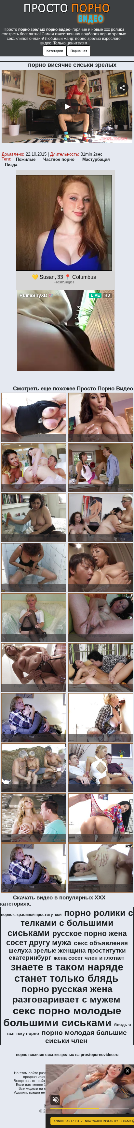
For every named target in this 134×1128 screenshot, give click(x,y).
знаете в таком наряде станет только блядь (67, 972)
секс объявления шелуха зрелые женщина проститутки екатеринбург (68, 950)
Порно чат (79, 51)
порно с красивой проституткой (31, 914)
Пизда (11, 164)
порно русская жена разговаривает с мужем (66, 994)
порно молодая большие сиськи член (84, 1037)
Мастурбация (96, 159)
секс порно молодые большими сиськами (62, 1016)
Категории (55, 51)
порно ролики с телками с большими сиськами (70, 923)
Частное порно (58, 159)
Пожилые (25, 159)
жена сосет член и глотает (89, 958)
